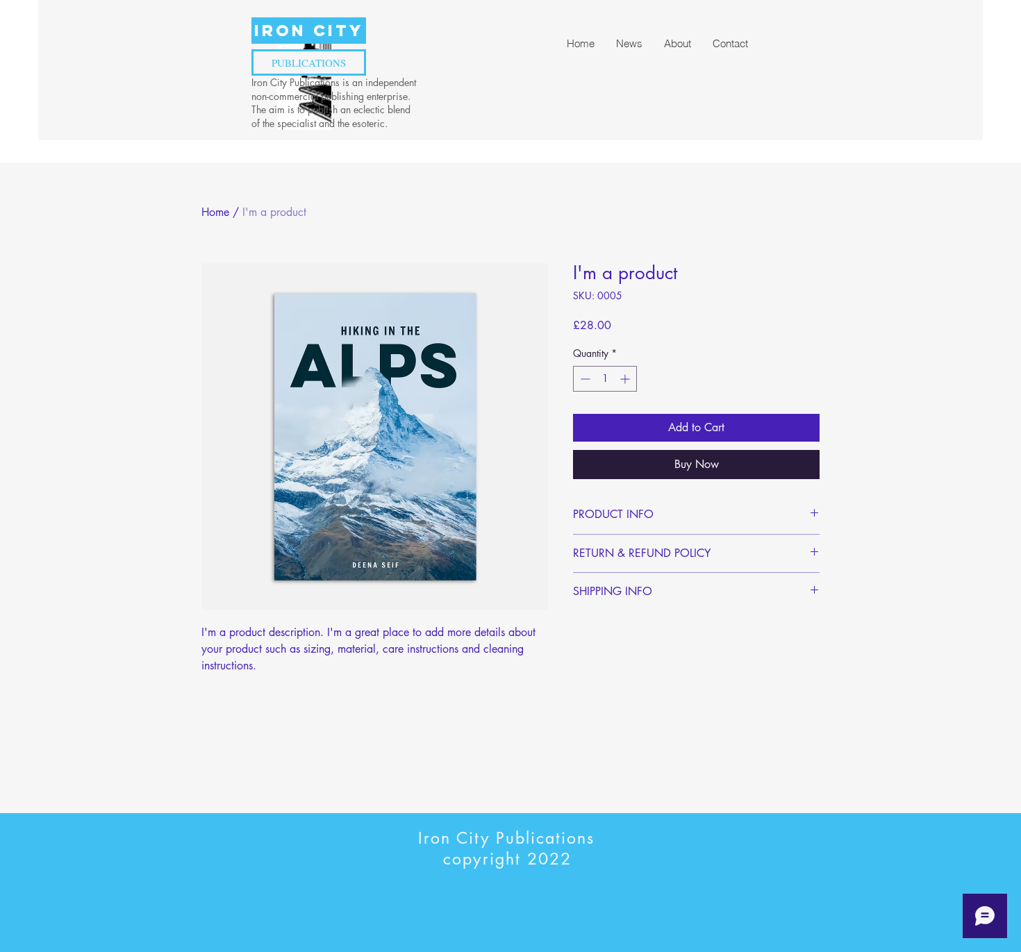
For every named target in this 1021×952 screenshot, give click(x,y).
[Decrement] (583, 379)
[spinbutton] (604, 379)
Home (215, 212)
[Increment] (626, 379)
